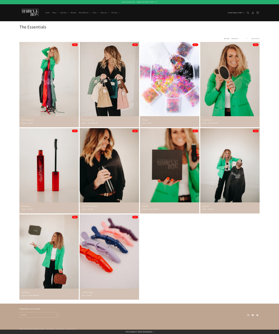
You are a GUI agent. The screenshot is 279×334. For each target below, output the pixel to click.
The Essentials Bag (88, 120)
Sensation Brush (207, 120)
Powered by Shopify (38, 329)
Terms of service (71, 329)
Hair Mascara (26, 206)
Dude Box (145, 206)
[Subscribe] (56, 314)
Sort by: (226, 38)
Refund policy (50, 329)
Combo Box (25, 292)
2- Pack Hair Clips (87, 292)
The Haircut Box (28, 329)
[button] (139, 332)
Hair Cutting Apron (28, 120)
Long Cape (205, 206)
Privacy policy (60, 329)
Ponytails (145, 120)
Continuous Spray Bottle (90, 206)
